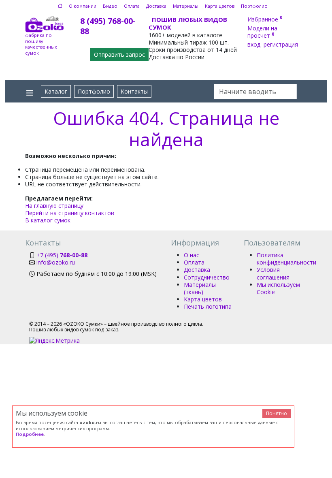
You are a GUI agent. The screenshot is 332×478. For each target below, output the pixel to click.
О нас (191, 255)
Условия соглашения (273, 273)
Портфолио (254, 6)
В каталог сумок (47, 220)
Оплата (132, 6)
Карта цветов (219, 6)
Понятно (276, 413)
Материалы (185, 6)
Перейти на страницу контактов (69, 213)
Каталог (56, 91)
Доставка (156, 6)
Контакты (134, 91)
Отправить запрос (119, 54)
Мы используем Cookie (278, 288)
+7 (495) (61, 255)
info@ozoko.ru (55, 262)
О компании (82, 6)
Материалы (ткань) (200, 288)
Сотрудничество (207, 277)
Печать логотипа (208, 306)
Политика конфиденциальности (286, 258)
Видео (110, 6)
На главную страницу (54, 205)
